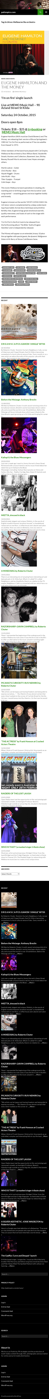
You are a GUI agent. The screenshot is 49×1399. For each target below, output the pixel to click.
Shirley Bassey (32, 281)
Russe (21, 281)
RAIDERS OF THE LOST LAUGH (16, 793)
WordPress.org (6, 1315)
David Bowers (20, 270)
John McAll (7, 276)
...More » (5, 922)
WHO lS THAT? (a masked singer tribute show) (23, 847)
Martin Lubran (20, 276)
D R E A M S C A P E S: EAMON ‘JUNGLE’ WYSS (23, 344)
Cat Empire (20, 267)
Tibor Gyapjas (8, 284)
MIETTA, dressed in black (13, 515)
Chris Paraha (32, 267)
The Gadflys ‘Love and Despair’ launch (19, 1255)
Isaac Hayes (42, 273)
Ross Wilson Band (9, 281)
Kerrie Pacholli (20, 92)
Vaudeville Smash (22, 284)
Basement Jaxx (8, 267)
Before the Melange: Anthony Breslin (18, 399)
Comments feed (7, 1311)
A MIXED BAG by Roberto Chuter (17, 571)
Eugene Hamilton (34, 270)
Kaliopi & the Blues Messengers (16, 457)
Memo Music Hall (31, 279)
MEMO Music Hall (13, 132)
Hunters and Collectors (26, 273)
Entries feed (5, 1307)
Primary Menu (46, 12)
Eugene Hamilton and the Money (24, 84)
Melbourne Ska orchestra (12, 279)
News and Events (8, 79)
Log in (3, 1302)
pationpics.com (8, 12)
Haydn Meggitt (8, 273)
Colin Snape (7, 270)
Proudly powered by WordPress (11, 1396)
